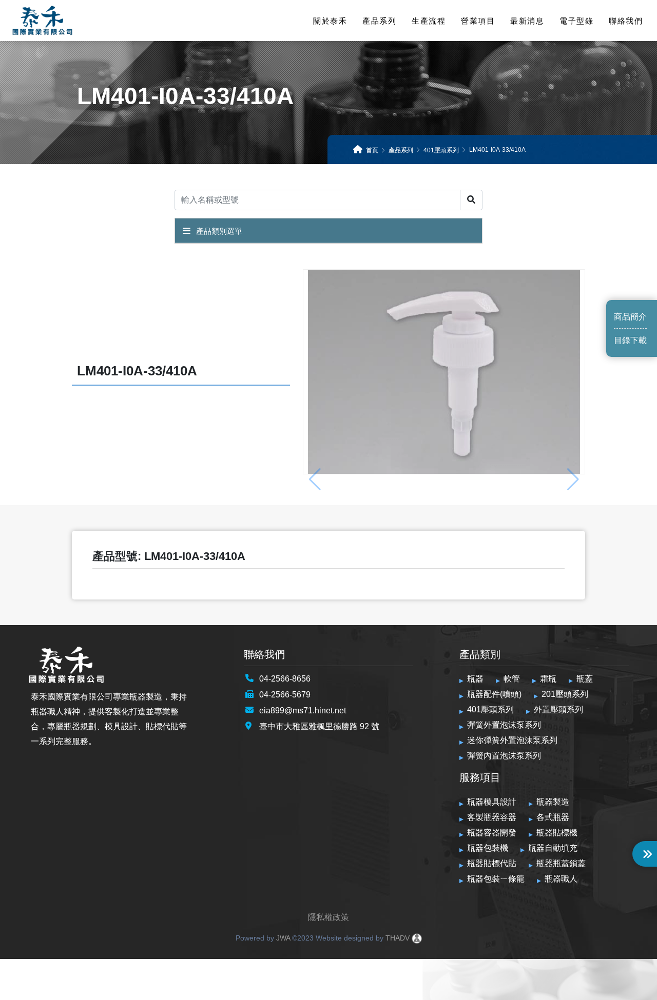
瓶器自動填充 (552, 848)
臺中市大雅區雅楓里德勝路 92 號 (319, 726)
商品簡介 (630, 316)
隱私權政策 (328, 917)
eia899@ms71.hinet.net (302, 710)
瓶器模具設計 (491, 801)
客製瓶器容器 (491, 817)
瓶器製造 (552, 801)
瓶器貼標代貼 (491, 863)
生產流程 (429, 20)
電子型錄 (576, 20)
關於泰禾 (330, 20)
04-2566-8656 (285, 678)
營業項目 (478, 20)
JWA (282, 938)
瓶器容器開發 (491, 832)
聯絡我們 (626, 20)
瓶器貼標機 (556, 832)
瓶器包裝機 (487, 848)
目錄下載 (630, 340)
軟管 (512, 678)
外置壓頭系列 (558, 709)
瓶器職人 (561, 878)
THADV (397, 938)
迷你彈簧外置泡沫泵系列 (512, 740)
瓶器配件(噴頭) (494, 694)
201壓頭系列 (565, 694)
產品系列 (379, 20)
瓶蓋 (584, 678)
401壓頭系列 (490, 709)
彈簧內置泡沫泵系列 (504, 755)
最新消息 (527, 20)
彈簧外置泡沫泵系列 (504, 725)
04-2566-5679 (285, 694)
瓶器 (475, 678)
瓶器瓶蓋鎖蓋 (561, 863)
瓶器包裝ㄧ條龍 (496, 878)
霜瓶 (548, 678)
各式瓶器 (552, 817)
